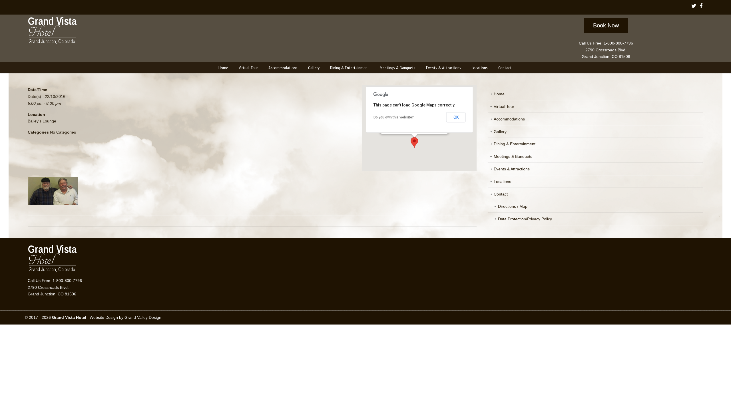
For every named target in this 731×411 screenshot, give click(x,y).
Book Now (606, 25)
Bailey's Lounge (42, 121)
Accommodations (509, 119)
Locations (502, 181)
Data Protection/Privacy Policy (525, 219)
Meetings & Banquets (513, 156)
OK (456, 117)
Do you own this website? (393, 117)
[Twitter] (693, 6)
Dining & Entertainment (514, 144)
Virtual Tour (504, 106)
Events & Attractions (512, 169)
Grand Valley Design (142, 317)
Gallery (500, 131)
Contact (501, 194)
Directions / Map (512, 206)
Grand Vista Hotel (53, 31)
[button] (414, 142)
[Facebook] (700, 6)
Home (499, 94)
